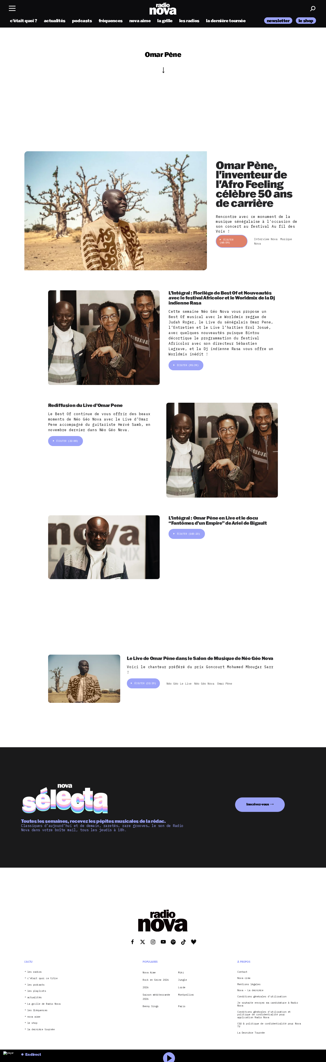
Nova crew (243, 978)
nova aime (140, 20)
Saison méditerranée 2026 (156, 996)
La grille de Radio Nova (44, 1003)
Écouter (226, 241)
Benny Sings (151, 1006)
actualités (54, 20)
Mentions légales (248, 984)
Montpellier (186, 994)
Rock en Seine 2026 (156, 979)
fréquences (111, 20)
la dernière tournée (226, 20)
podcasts (82, 20)
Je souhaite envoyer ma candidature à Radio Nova (267, 1004)
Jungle (182, 979)
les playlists (36, 991)
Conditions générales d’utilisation (261, 996)
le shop (306, 20)
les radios (189, 20)
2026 (145, 987)
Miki (181, 972)
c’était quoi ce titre (42, 978)
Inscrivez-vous (257, 804)
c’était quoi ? (23, 20)
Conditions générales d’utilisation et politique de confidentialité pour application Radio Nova (264, 1014)
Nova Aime (149, 972)
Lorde (181, 987)
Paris (181, 1006)
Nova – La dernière (250, 990)
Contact (242, 971)
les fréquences (37, 1010)
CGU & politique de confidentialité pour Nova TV (269, 1025)
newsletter (278, 20)
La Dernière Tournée (251, 1032)
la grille (165, 20)
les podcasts (36, 984)
